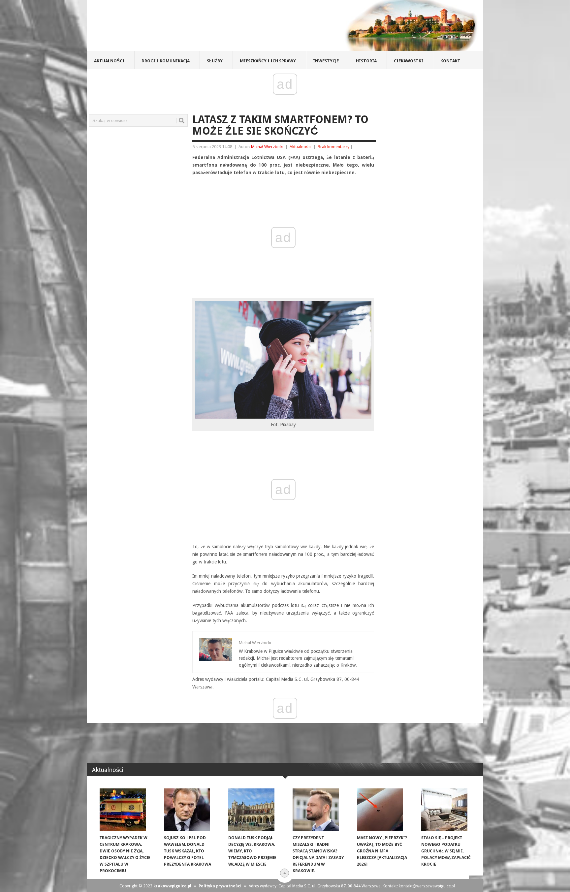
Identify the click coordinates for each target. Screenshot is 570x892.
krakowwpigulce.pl (172, 886)
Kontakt (450, 60)
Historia (366, 60)
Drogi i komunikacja (166, 60)
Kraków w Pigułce (183, 27)
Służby (215, 60)
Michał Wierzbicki (267, 146)
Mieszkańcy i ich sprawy (268, 60)
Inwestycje (326, 60)
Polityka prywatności (220, 886)
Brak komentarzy (333, 146)
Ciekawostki (408, 60)
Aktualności (109, 60)
